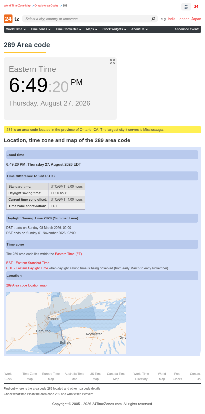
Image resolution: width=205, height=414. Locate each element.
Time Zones (39, 29)
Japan (196, 19)
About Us (137, 29)
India (172, 19)
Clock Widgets (112, 29)
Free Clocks (177, 376)
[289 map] (66, 353)
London (184, 19)
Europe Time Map (51, 376)
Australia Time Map (74, 376)
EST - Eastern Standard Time (27, 263)
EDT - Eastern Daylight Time (27, 268)
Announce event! (186, 29)
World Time (14, 29)
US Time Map (96, 376)
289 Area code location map (26, 285)
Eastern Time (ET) (68, 254)
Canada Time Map (116, 376)
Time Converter (67, 29)
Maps (90, 29)
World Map (162, 376)
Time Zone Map (29, 376)
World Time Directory (141, 376)
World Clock (8, 376)
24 (196, 6)
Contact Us (195, 376)
